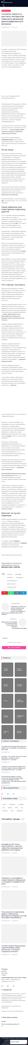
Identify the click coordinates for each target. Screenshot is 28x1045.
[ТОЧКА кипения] (21, 670)
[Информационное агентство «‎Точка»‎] (7, 2)
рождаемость (19, 577)
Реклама (3, 1021)
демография (18, 574)
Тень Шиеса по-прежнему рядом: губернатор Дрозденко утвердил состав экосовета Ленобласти (13, 915)
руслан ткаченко (11, 583)
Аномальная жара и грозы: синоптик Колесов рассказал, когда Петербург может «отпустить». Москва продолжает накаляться (13, 780)
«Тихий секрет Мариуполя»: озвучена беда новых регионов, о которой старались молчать (13, 948)
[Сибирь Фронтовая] (21, 701)
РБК (2, 200)
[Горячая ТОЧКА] (21, 732)
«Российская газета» (7, 139)
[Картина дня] (7, 732)
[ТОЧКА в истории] (21, 685)
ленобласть (10, 577)
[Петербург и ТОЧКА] (21, 716)
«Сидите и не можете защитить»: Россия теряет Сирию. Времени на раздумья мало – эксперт (13, 768)
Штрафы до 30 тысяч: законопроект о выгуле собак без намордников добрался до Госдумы (11, 847)
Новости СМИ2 (15, 1042)
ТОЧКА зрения (6, 10)
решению (24, 543)
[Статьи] (7, 701)
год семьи (9, 574)
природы (16, 541)
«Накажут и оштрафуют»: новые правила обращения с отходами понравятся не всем (13, 881)
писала (9, 436)
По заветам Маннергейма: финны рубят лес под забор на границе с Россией (13, 748)
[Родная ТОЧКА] (7, 716)
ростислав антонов (12, 580)
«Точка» (23, 251)
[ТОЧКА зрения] (7, 685)
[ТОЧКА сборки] (7, 670)
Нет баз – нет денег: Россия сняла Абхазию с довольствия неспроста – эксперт (13, 758)
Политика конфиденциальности (10, 1024)
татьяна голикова (11, 587)
